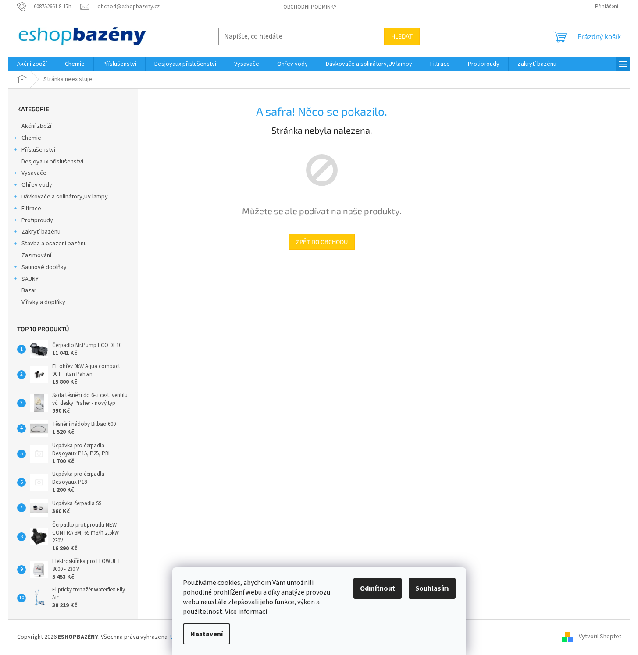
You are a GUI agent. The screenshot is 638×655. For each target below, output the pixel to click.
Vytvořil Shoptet (600, 637)
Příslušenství (38, 149)
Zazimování (36, 255)
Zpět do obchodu (322, 241)
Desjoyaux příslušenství (52, 161)
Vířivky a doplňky (43, 302)
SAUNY (30, 279)
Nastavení (206, 634)
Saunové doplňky (44, 267)
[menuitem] (32, 64)
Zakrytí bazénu (41, 231)
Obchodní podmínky (310, 7)
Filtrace (31, 208)
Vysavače (33, 173)
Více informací (246, 611)
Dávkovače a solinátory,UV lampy (64, 196)
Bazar (28, 290)
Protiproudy (37, 220)
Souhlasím (432, 588)
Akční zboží (36, 126)
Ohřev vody (36, 185)
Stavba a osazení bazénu (54, 243)
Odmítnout (377, 588)
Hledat (402, 36)
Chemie (31, 138)
